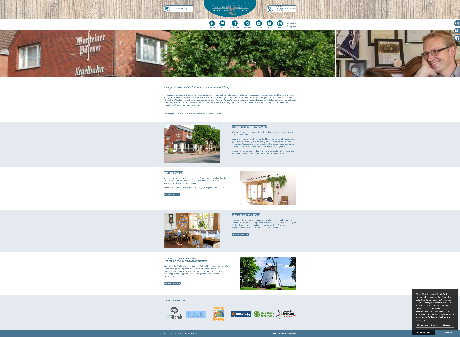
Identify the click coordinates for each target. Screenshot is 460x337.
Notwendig (423, 325)
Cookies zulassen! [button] (423, 333)
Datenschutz (283, 333)
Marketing (449, 325)
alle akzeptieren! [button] (447, 333)
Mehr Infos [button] (420, 320)
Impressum (273, 333)
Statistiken (436, 325)
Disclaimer (292, 333)
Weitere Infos (170, 194)
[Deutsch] (291, 23)
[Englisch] (291, 26)
